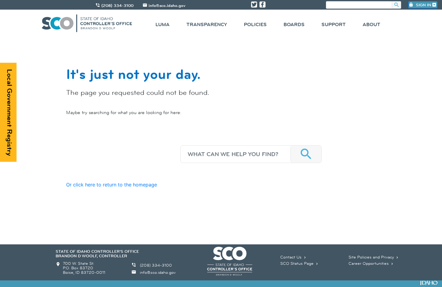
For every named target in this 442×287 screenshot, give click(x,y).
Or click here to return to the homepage (111, 185)
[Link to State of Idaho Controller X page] (254, 5)
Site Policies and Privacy (373, 257)
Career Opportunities (371, 263)
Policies (255, 24)
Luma (162, 24)
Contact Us (293, 257)
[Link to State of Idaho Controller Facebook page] (262, 5)
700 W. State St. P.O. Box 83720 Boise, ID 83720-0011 (84, 268)
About (371, 24)
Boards (294, 24)
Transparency (206, 24)
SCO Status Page (299, 263)
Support (333, 24)
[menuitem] (162, 25)
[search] (359, 5)
